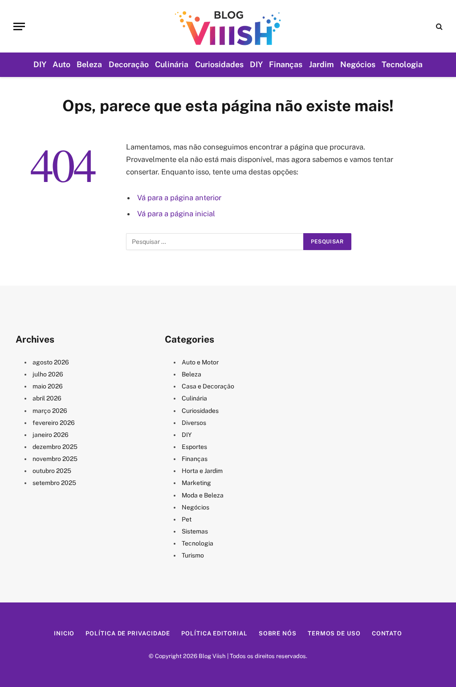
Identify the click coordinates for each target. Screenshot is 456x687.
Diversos (194, 422)
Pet (186, 519)
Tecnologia (402, 64)
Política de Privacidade (128, 633)
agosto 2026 (51, 362)
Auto (61, 64)
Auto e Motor (200, 362)
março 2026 (50, 410)
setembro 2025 (54, 482)
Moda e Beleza (203, 495)
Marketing (196, 482)
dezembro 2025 (55, 446)
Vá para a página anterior (179, 197)
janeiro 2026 (51, 434)
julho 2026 (48, 374)
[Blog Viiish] (228, 26)
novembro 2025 (55, 458)
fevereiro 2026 (54, 422)
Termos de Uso (334, 633)
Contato (387, 633)
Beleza (89, 64)
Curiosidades (219, 64)
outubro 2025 (52, 470)
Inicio (64, 633)
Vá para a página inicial (176, 213)
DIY (39, 64)
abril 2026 (47, 398)
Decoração (129, 64)
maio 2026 (48, 386)
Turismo (193, 555)
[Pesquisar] (438, 26)
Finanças (285, 64)
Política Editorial (214, 633)
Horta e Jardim (202, 470)
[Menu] (19, 26)
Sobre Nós (278, 633)
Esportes (194, 446)
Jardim (321, 64)
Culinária (171, 64)
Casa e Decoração (208, 386)
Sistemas (195, 531)
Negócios (357, 64)
